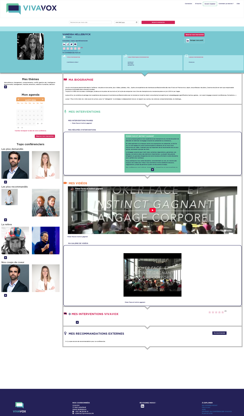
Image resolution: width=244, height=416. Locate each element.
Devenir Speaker (210, 4)
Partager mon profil (196, 40)
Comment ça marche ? (226, 3)
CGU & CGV (206, 407)
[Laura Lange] (46, 165)
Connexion (188, 3)
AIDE (204, 409)
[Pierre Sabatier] (15, 165)
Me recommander (219, 333)
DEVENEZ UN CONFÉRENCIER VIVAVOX (217, 411)
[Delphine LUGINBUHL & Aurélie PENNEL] (46, 202)
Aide (238, 3)
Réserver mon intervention (195, 34)
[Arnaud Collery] (15, 197)
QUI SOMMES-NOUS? (209, 405)
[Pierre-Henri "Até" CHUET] (15, 240)
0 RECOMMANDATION (70, 51)
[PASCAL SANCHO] (46, 240)
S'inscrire (198, 3)
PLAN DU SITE (207, 413)
